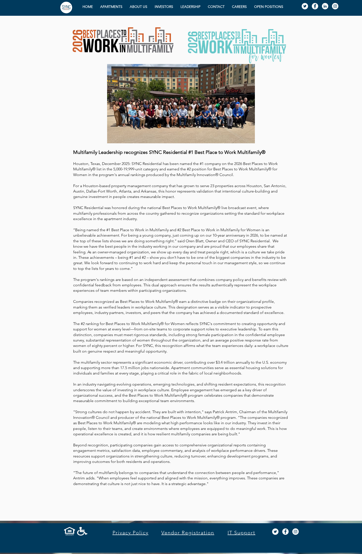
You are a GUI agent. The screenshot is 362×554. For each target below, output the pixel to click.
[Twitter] (305, 6)
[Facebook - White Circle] (315, 6)
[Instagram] (295, 531)
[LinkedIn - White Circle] (325, 6)
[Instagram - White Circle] (335, 6)
